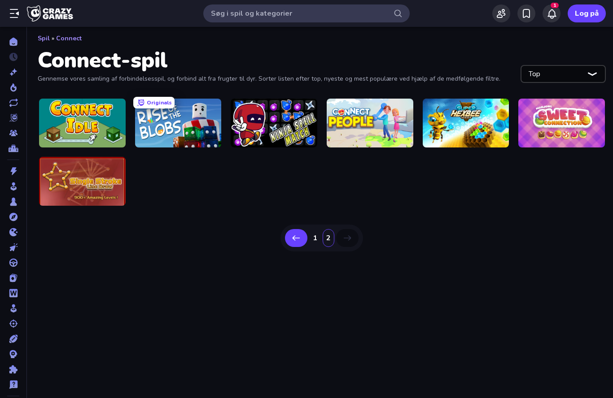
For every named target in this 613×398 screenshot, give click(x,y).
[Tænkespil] (13, 369)
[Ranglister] (13, 148)
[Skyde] (13, 323)
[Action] (13, 171)
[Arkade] (13, 186)
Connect (69, 38)
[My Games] (526, 13)
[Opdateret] (13, 102)
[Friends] (501, 13)
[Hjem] (13, 41)
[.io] (13, 232)
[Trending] (13, 87)
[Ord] (13, 293)
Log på (587, 13)
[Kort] (13, 278)
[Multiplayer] (13, 133)
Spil (44, 38)
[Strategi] (13, 354)
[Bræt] (13, 201)
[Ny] (13, 72)
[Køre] (13, 262)
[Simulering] (13, 308)
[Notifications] (551, 13)
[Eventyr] (13, 217)
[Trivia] (13, 384)
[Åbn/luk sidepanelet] (14, 13)
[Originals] (13, 117)
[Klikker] (13, 247)
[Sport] (13, 338)
